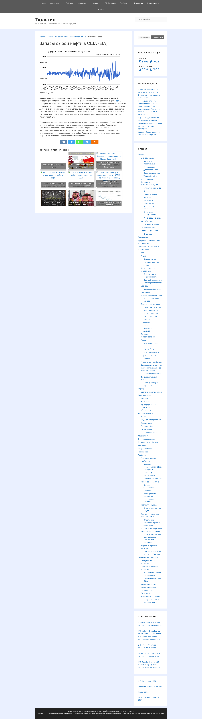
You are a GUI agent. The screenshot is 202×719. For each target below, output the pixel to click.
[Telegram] (71, 142)
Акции (143, 256)
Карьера (142, 389)
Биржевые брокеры (152, 289)
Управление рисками (153, 479)
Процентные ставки (152, 572)
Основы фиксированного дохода (151, 328)
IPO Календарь (110, 3)
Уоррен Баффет (150, 176)
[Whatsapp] (79, 142)
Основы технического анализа (149, 488)
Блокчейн (145, 401)
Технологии (138, 3)
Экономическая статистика (150, 687)
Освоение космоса (146, 439)
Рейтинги (69, 3)
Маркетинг (143, 436)
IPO (142, 253)
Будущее (101, 9)
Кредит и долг (147, 423)
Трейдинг (124, 3)
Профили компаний (149, 231)
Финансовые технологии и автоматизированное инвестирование (151, 368)
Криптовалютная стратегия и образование (148, 407)
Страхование (146, 429)
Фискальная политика (150, 596)
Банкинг (144, 417)
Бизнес (95, 3)
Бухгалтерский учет (152, 188)
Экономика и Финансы (148, 557)
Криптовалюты (153, 3)
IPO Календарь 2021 (147, 681)
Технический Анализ (150, 482)
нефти (117, 101)
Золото (147, 359)
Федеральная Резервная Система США (152, 578)
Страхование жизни (152, 433)
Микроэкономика (148, 587)
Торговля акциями (149, 505)
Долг (146, 191)
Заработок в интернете (148, 246)
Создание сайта (145, 449)
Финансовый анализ (152, 218)
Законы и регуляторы (150, 304)
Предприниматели (152, 173)
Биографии (143, 237)
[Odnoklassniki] (94, 142)
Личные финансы (145, 413)
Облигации (145, 322)
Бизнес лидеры (147, 158)
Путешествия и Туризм (148, 442)
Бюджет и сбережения (151, 420)
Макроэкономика (148, 584)
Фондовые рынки (151, 352)
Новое (43, 3)
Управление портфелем (151, 362)
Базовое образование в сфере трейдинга (153, 467)
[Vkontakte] (63, 142)
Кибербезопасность (152, 307)
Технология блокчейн (153, 374)
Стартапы (148, 234)
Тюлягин (45, 20)
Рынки (143, 340)
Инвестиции (55, 3)
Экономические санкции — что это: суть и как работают (150, 126)
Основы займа (147, 426)
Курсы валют (144, 692)
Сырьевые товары (149, 356)
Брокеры (144, 286)
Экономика (82, 3)
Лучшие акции (150, 259)
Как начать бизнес (152, 224)
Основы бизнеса (148, 228)
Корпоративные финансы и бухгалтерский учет (149, 182)
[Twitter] (87, 142)
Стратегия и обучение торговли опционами (152, 522)
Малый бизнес (147, 221)
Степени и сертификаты (151, 392)
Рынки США (149, 349)
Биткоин (144, 398)
